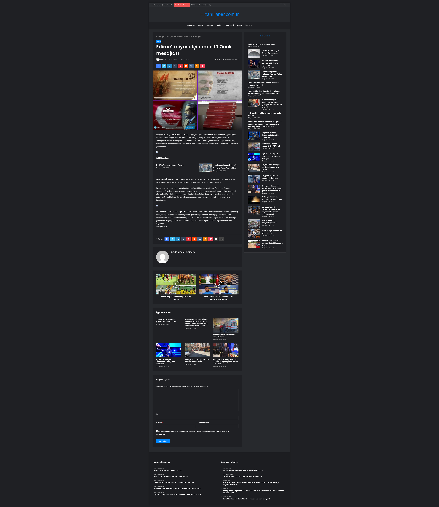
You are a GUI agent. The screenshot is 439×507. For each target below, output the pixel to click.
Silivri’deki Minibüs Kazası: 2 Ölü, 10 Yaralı (224, 336)
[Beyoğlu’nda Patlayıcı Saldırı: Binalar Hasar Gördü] (197, 350)
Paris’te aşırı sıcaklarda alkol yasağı (272, 231)
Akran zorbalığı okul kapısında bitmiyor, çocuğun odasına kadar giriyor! (272, 103)
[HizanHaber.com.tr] (219, 14)
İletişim (248, 25)
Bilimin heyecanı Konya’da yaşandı (269, 221)
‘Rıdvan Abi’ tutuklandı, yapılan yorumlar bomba (166, 320)
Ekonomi (210, 25)
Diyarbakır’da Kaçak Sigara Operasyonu (270, 51)
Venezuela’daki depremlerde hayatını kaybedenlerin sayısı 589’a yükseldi (271, 210)
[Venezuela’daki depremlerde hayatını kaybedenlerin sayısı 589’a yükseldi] (254, 210)
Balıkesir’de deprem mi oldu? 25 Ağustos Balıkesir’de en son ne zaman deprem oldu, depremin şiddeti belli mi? (197, 322)
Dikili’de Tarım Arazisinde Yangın (169, 165)
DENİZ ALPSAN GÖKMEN (168, 59)
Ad (157, 414)
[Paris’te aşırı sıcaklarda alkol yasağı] (254, 233)
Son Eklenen (265, 36)
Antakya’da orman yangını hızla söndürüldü (272, 198)
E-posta (159, 422)
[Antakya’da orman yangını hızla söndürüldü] (254, 200)
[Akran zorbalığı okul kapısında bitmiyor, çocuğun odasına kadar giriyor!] (254, 103)
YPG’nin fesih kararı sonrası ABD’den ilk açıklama (208, 5)
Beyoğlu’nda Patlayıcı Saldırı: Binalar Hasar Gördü (197, 360)
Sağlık (219, 25)
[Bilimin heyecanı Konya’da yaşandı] (254, 223)
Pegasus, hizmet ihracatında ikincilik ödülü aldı (270, 135)
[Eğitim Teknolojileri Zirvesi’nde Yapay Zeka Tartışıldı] (168, 350)
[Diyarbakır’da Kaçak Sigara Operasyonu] (254, 53)
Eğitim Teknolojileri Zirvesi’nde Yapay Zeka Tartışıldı (165, 361)
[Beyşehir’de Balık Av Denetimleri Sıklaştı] (254, 179)
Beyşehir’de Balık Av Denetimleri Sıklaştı (270, 177)
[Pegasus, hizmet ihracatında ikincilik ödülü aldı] (254, 136)
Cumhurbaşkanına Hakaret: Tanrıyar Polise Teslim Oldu (272, 74)
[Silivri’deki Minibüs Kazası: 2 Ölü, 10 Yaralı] (225, 325)
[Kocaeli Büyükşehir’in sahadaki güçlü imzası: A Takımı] (254, 244)
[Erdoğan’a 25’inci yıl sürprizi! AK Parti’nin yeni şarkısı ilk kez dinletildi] (225, 350)
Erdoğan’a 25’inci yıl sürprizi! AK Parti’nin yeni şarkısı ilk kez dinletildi (225, 361)
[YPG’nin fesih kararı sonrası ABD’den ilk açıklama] (254, 64)
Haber (200, 25)
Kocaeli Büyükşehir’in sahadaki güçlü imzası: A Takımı (272, 243)
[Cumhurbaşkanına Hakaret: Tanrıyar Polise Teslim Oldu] (205, 168)
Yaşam (239, 25)
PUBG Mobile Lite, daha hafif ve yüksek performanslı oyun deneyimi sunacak (264, 92)
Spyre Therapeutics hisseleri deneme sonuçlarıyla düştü (263, 83)
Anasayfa (191, 25)
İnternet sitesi (204, 422)
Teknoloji (229, 25)
